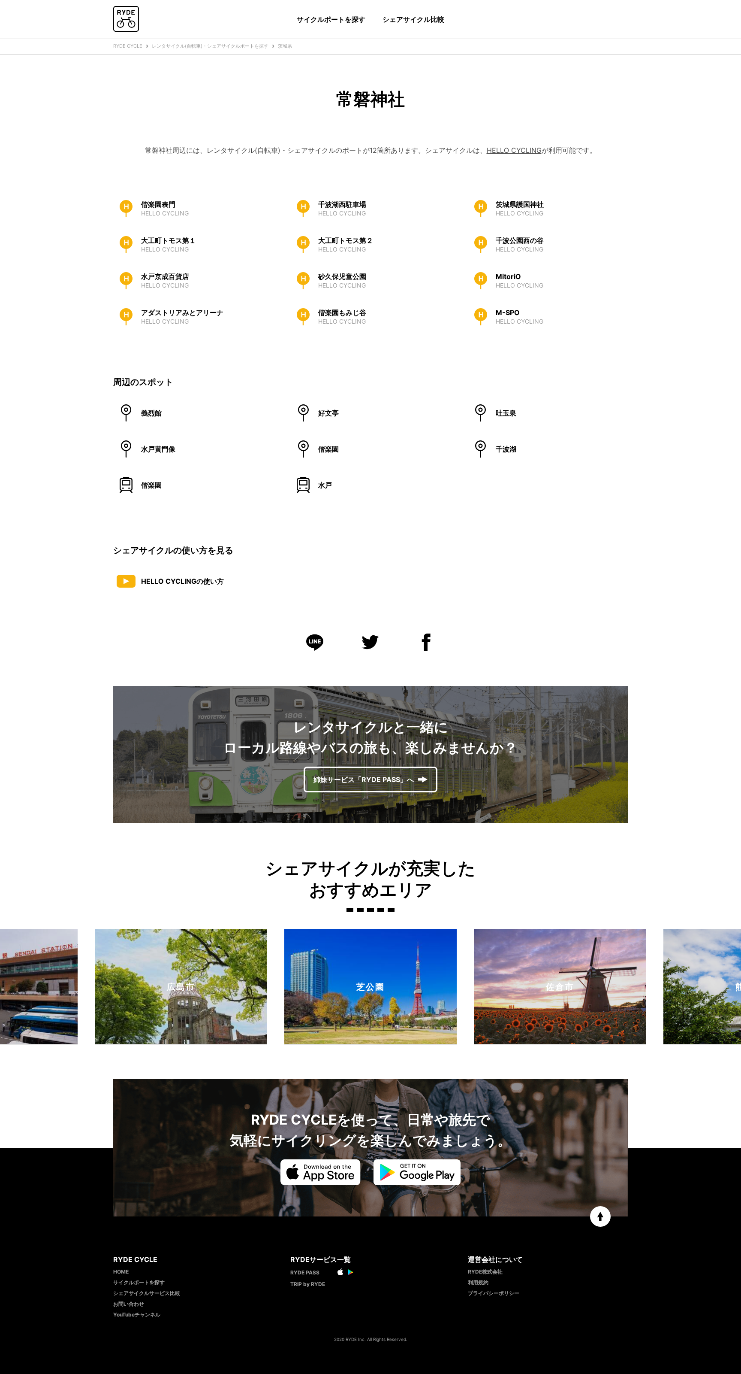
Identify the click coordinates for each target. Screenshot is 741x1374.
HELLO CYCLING (514, 150)
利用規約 (478, 1282)
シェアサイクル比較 (413, 19)
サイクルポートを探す (331, 19)
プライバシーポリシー (493, 1293)
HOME (121, 1271)
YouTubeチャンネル (136, 1314)
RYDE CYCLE (127, 46)
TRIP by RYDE (307, 1284)
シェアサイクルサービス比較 (146, 1293)
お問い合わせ (128, 1304)
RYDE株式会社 (485, 1271)
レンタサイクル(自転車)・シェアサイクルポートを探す (210, 46)
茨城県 (285, 46)
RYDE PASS (304, 1272)
